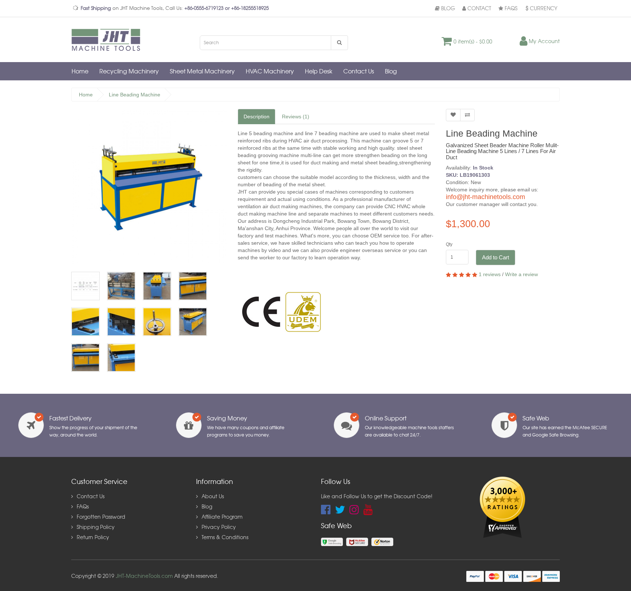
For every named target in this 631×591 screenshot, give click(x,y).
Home (80, 72)
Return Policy (93, 537)
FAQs (510, 8)
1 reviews (490, 274)
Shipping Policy (96, 527)
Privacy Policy (219, 527)
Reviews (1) (295, 116)
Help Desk (318, 72)
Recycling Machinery (129, 72)
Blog (447, 8)
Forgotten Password (101, 517)
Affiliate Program (222, 517)
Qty (449, 244)
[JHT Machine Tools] (107, 39)
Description (256, 116)
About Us (213, 496)
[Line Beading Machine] (149, 186)
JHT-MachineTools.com (144, 576)
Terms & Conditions (225, 537)
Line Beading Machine (134, 95)
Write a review (521, 274)
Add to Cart (495, 257)
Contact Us (358, 72)
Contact (478, 8)
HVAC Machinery (270, 72)
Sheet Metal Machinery (202, 72)
